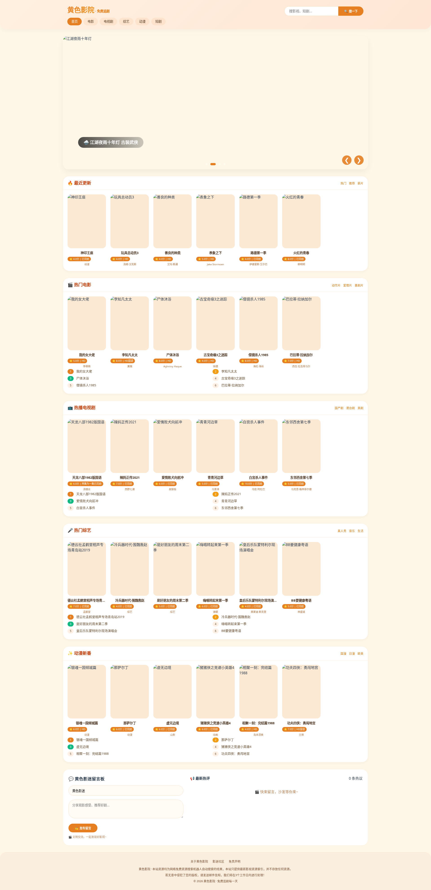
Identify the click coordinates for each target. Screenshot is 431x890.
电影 (91, 21)
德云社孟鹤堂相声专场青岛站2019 (97, 617)
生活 (360, 531)
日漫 (352, 653)
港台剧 (350, 408)
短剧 (158, 21)
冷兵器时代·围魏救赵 (233, 617)
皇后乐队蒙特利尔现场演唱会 (93, 631)
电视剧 (108, 21)
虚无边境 (79, 746)
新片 (360, 183)
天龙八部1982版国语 (88, 494)
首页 (74, 21)
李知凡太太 (226, 371)
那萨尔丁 (224, 740)
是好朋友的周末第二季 (89, 624)
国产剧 (339, 408)
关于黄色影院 (199, 861)
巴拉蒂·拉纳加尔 (229, 385)
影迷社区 (218, 861)
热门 (343, 183)
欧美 (360, 653)
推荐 (352, 183)
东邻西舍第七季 (229, 508)
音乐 (352, 531)
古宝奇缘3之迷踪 (230, 378)
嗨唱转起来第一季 (230, 624)
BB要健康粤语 (228, 631)
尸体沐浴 (79, 378)
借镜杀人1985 (83, 385)
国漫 (343, 653)
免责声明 (234, 861)
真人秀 (342, 531)
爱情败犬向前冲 (84, 501)
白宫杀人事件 (82, 508)
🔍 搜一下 (351, 11)
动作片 (336, 285)
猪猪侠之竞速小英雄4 (233, 746)
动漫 (142, 21)
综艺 (126, 21)
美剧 (360, 408)
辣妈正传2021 (228, 494)
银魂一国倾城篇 (84, 740)
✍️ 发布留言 (83, 828)
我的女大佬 (81, 371)
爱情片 (347, 285)
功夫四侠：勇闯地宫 (232, 753)
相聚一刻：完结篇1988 (89, 753)
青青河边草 (226, 501)
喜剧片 (359, 285)
